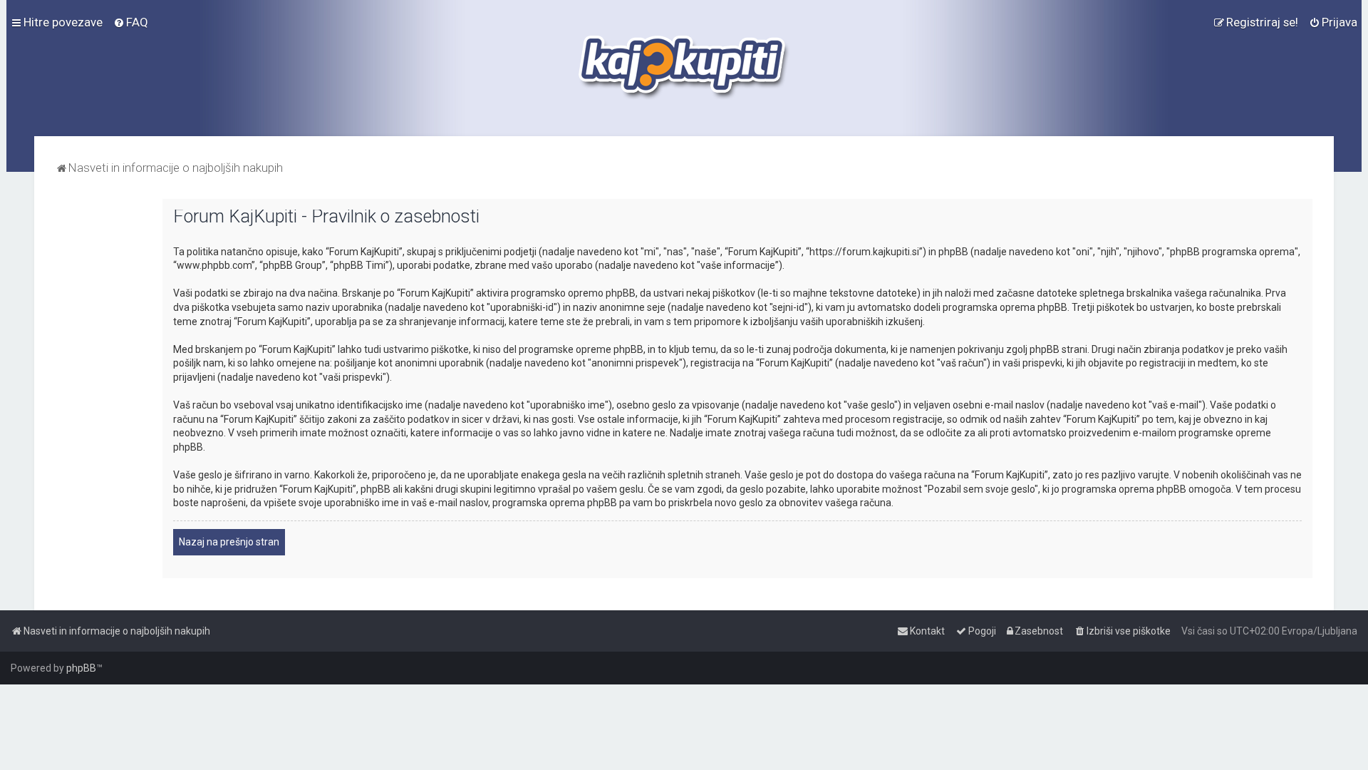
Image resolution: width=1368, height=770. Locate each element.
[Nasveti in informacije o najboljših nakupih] (684, 68)
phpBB (81, 668)
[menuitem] (130, 22)
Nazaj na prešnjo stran (229, 542)
